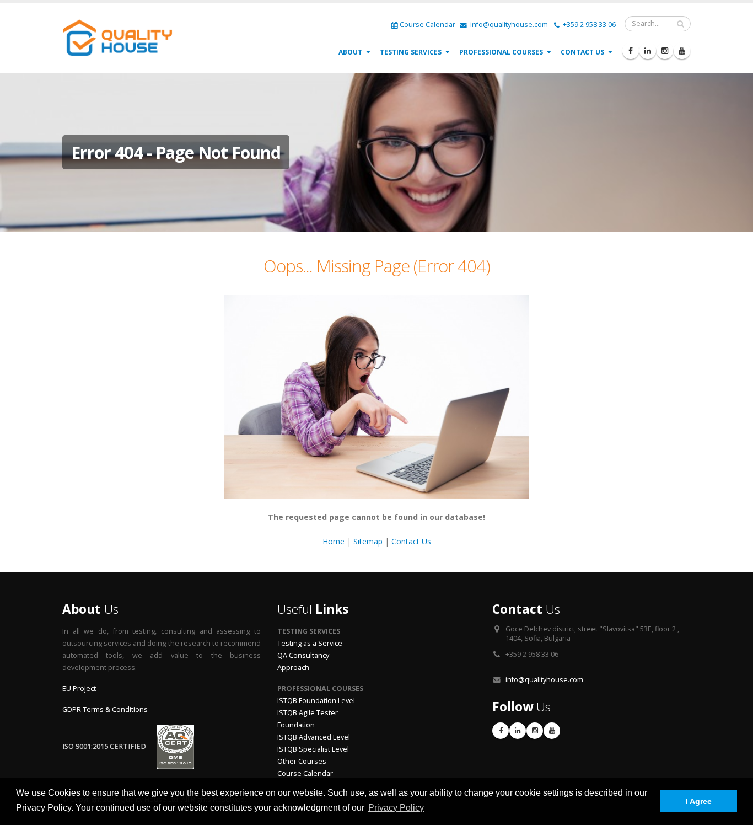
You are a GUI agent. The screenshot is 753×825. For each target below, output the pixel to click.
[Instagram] (665, 50)
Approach (293, 667)
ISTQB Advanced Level (313, 737)
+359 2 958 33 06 (588, 24)
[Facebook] (630, 50)
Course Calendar (427, 24)
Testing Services (411, 52)
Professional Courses (501, 52)
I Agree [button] (699, 801)
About (350, 52)
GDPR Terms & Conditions (105, 709)
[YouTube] (682, 50)
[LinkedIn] (647, 50)
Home (333, 541)
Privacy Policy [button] (396, 807)
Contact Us (582, 52)
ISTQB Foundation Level (316, 700)
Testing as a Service (309, 643)
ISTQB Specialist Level (313, 749)
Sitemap (368, 541)
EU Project (79, 688)
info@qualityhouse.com (508, 24)
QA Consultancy (303, 655)
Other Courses (301, 761)
